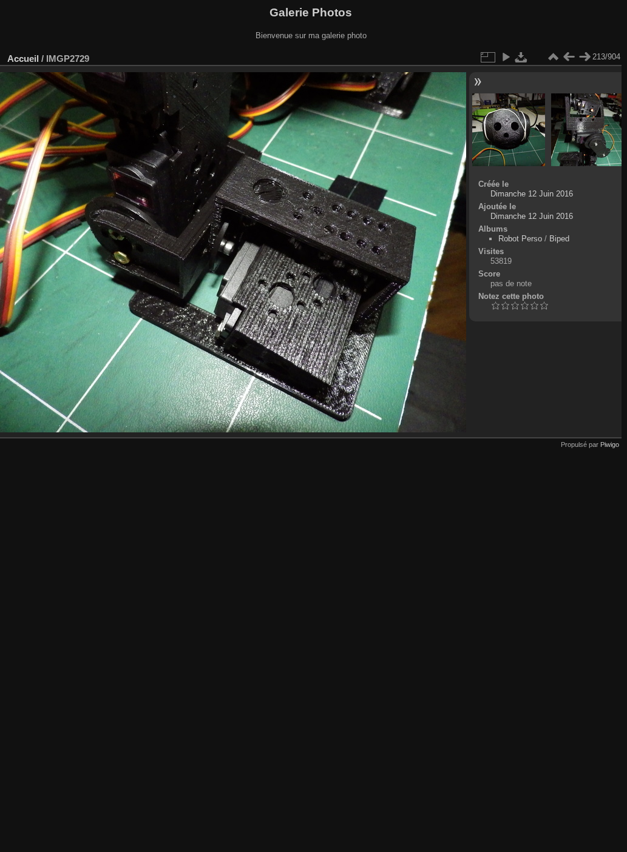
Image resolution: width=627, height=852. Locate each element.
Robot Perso (520, 238)
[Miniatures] (553, 57)
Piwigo (609, 444)
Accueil (23, 58)
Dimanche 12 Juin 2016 (531, 193)
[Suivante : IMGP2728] (584, 57)
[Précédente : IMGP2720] (569, 57)
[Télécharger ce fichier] (521, 57)
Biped (559, 238)
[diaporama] (505, 57)
